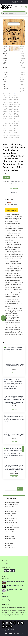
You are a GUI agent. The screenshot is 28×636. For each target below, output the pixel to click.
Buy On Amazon (11, 210)
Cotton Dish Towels (11, 518)
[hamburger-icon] (16, 7)
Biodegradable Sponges (12, 511)
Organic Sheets (10, 538)
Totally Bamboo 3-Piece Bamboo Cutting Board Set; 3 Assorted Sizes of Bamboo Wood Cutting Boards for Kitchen (14, 434)
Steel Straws (9, 543)
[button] (23, 21)
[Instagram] (7, 623)
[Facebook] (3, 623)
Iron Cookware (10, 529)
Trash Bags (9, 545)
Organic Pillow (10, 536)
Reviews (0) (14, 193)
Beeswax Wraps (10, 507)
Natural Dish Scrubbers (12, 532)
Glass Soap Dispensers (12, 527)
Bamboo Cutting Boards (14, 181)
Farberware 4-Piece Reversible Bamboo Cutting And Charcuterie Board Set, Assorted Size (14, 365)
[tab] (14, 189)
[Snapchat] (22, 623)
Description (14, 189)
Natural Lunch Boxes (11, 534)
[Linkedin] (7, 626)
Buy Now (6, 177)
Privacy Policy (6, 600)
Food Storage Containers (13, 525)
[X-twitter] (11, 623)
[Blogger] (11, 626)
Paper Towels (10, 541)
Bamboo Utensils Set (12, 504)
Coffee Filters (10, 516)
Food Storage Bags (11, 522)
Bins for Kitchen (10, 509)
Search (20, 489)
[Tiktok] (18, 623)
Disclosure (5, 596)
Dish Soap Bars (10, 520)
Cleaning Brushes (11, 513)
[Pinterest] (14, 623)
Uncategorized (10, 548)
